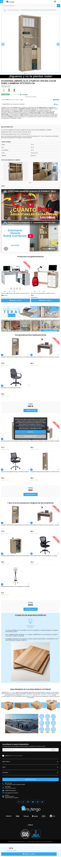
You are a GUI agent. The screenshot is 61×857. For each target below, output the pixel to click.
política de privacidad (16, 755)
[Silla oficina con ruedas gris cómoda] (16, 377)
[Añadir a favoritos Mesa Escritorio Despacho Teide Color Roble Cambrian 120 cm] (58, 355)
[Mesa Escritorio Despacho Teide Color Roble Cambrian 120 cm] (45, 347)
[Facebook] (28, 802)
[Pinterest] (37, 802)
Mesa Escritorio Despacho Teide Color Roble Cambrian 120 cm (44, 357)
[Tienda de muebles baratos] (11, 1)
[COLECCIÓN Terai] (30, 312)
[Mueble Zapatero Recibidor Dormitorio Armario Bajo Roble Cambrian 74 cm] (16, 545)
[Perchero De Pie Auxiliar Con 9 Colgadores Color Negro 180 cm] (16, 576)
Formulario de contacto (11, 793)
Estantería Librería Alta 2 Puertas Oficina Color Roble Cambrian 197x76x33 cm (15, 357)
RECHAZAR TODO (30, 436)
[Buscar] (58, 5)
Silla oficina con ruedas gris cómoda (10, 387)
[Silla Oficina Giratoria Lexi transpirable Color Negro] (45, 545)
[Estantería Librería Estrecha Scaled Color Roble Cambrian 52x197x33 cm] (45, 461)
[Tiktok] (23, 802)
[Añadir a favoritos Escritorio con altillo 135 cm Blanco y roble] (58, 296)
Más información (24, 428)
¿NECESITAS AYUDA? (30, 779)
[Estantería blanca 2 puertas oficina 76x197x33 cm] (3, 90)
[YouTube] (33, 802)
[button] (3, 44)
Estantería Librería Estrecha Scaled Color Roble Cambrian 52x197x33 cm (44, 471)
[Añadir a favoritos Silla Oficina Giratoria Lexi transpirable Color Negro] (58, 553)
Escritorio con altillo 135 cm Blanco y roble (41, 293)
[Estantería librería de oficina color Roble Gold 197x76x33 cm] (14, 90)
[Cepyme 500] (25, 834)
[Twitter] (42, 802)
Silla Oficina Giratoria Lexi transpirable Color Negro (43, 555)
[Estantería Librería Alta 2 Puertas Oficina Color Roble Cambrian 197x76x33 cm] (16, 347)
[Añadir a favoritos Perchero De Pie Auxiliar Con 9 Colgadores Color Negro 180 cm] (29, 584)
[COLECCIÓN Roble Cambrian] (30, 325)
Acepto (30, 432)
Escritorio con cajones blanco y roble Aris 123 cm (13, 293)
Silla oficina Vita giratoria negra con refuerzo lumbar (15, 471)
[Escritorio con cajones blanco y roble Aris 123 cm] (15, 274)
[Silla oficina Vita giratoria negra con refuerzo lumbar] (16, 461)
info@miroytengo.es (10, 790)
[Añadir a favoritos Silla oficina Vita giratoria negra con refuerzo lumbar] (29, 469)
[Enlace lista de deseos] (55, 1)
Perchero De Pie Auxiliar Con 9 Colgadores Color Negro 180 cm (15, 586)
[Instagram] (18, 802)
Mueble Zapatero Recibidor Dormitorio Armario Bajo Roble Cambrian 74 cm (15, 555)
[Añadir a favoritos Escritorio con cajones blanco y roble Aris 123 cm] (29, 296)
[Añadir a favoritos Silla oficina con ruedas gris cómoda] (29, 385)
